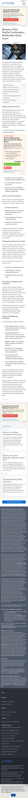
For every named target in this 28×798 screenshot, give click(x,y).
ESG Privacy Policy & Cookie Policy (9, 749)
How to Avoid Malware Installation (9, 101)
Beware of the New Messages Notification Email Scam (14, 458)
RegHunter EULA (5, 743)
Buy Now (8, 167)
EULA (8, 24)
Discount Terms (4, 575)
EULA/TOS (11, 574)
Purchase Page (15, 683)
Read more (9, 470)
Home (3, 692)
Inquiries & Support (5, 714)
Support (3, 708)
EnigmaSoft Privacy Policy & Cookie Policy (11, 746)
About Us (3, 721)
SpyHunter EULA (20, 741)
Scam (7, 430)
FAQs (22, 551)
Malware (4, 430)
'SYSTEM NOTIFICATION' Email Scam (12, 480)
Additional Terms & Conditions (8, 741)
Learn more (14, 16)
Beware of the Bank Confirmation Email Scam (12, 433)
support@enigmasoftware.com (7, 626)
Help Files (3, 712)
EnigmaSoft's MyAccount (7, 627)
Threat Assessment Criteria (19, 671)
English (15, 42)
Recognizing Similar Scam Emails (10, 93)
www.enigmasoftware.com (12, 611)
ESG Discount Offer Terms (7, 754)
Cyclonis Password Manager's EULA (9, 730)
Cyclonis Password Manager (7, 701)
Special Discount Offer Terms (8, 738)
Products (3, 697)
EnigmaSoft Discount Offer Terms (9, 751)
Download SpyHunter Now (10, 19)
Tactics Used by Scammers (11, 89)
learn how (24, 575)
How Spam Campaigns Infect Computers (11, 97)
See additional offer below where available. (12, 170)
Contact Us (9, 721)
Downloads (13, 712)
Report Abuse (16, 721)
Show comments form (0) (14, 502)
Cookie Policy (12, 735)
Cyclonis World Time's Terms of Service (10, 733)
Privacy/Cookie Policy (15, 24)
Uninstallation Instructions (20, 684)
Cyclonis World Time (6, 704)
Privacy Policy (4, 735)
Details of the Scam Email (10, 87)
